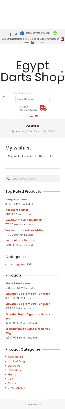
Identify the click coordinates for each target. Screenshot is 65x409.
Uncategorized (17, 264)
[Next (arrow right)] (58, 205)
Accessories (15, 357)
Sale (10, 379)
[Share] (45, 4)
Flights (12, 374)
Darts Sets (14, 370)
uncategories (16, 387)
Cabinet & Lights (18, 361)
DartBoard (14, 366)
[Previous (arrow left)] (6, 205)
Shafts (12, 383)
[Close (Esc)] (53, 4)
